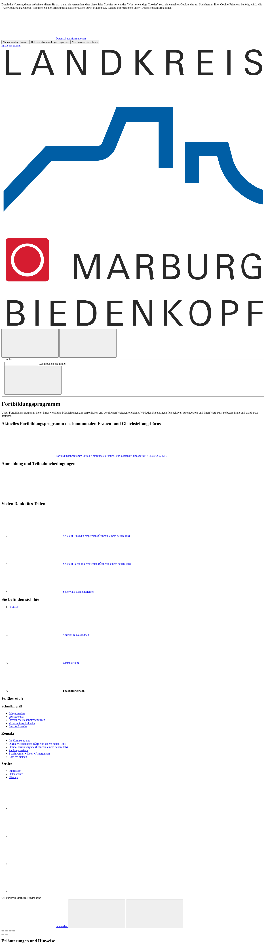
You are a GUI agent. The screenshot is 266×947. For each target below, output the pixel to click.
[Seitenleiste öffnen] (88, 343)
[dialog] (133, 23)
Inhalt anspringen (11, 45)
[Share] (6, 930)
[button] (133, 479)
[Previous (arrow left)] (2, 934)
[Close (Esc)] (2, 930)
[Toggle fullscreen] (10, 930)
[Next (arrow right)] (6, 934)
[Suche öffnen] (30, 343)
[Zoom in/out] (13, 930)
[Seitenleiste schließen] (154, 914)
